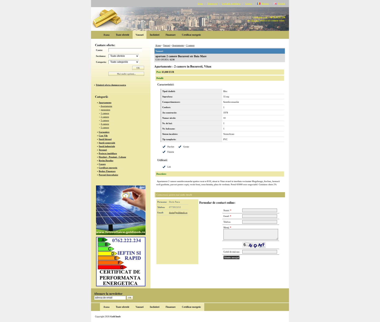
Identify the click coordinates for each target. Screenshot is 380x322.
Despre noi (212, 3)
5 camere (105, 127)
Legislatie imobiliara (231, 3)
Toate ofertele (122, 34)
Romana (265, 3)
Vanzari (139, 34)
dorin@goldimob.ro (178, 212)
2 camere (105, 117)
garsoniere (105, 109)
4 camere (105, 124)
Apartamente (106, 106)
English (281, 3)
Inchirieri (154, 34)
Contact (248, 3)
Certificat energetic (191, 34)
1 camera (105, 113)
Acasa (200, 3)
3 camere (105, 120)
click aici (255, 20)
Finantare (171, 34)
